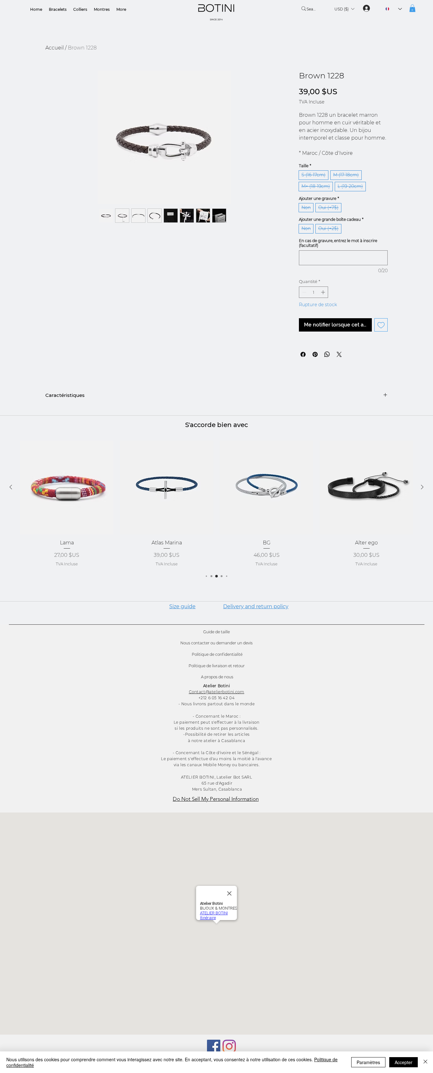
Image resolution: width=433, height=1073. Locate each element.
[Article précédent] (11, 487)
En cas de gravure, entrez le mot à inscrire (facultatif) (338, 243)
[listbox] (344, 9)
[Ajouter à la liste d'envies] (381, 325)
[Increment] (323, 292)
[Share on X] (339, 354)
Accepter (403, 1062)
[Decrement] (303, 292)
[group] (216, 503)
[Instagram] (229, 1046)
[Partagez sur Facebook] (303, 354)
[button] (344, 9)
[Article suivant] (422, 487)
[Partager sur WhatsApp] (327, 354)
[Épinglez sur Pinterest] (315, 354)
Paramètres (368, 1062)
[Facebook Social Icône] (213, 1046)
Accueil (54, 48)
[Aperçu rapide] (66, 487)
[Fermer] (425, 1062)
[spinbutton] (313, 292)
